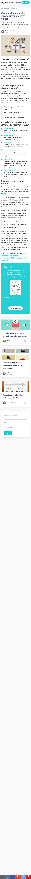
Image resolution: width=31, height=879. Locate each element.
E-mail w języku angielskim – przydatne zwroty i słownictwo (15, 334)
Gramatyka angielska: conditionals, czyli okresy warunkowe (12, 365)
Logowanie (18, 2)
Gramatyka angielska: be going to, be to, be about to (15, 396)
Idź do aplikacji (25, 2)
